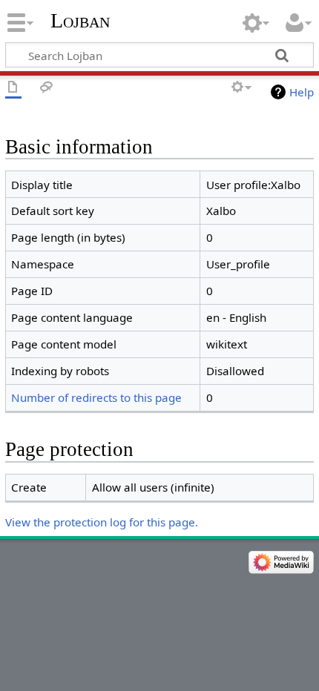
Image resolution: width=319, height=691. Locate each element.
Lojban (80, 20)
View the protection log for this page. (101, 522)
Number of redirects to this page (96, 397)
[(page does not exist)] (13, 87)
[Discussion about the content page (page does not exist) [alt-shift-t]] (47, 87)
